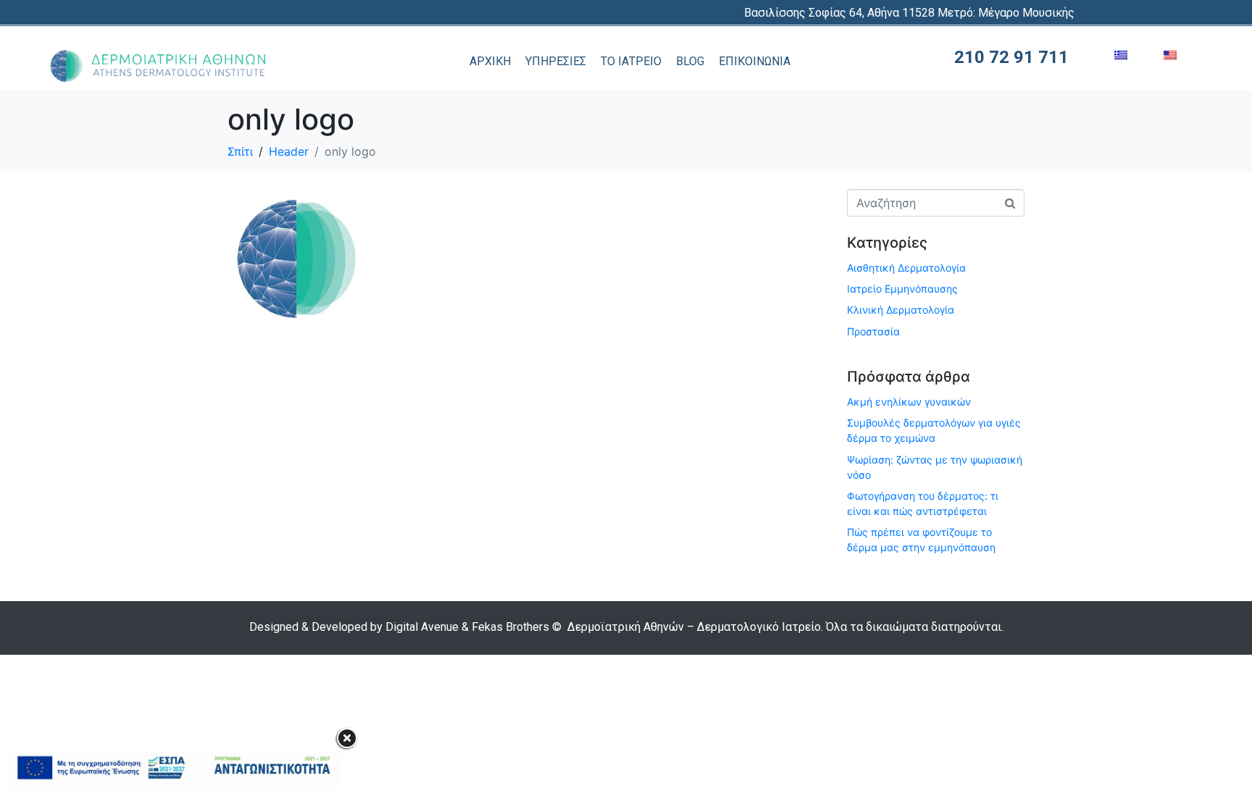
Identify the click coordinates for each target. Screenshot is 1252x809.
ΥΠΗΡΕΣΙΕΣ (555, 61)
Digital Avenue (422, 627)
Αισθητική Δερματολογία (906, 267)
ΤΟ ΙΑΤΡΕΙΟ (631, 61)
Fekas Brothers (510, 627)
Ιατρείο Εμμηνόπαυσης (902, 288)
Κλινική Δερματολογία (900, 309)
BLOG (690, 61)
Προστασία (873, 331)
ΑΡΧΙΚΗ (490, 61)
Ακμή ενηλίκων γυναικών (909, 401)
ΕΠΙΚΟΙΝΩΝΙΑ (754, 61)
